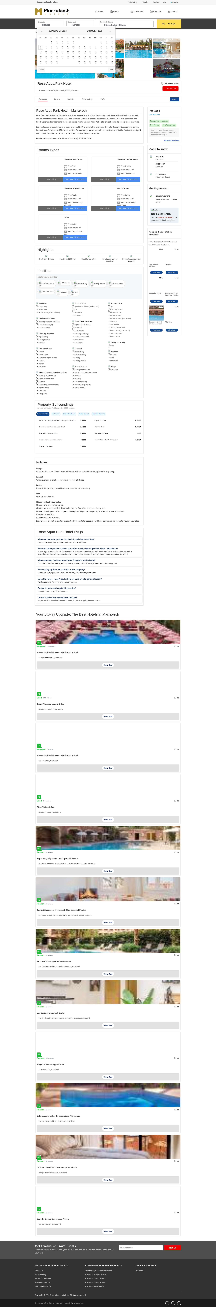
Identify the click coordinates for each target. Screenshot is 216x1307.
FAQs (103, 99)
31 (112, 62)
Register (156, 2)
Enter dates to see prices (75, 179)
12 (73, 47)
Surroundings (87, 99)
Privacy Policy (40, 1264)
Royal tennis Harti (105, 541)
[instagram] (179, 1293)
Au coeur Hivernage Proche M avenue (54, 951)
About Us (39, 1260)
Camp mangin (105, 543)
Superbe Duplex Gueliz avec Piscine (53, 1208)
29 (51, 62)
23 (57, 57)
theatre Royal (92, 541)
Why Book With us (42, 1272)
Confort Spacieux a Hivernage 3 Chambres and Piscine (61, 900)
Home (101, 12)
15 (51, 52)
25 (68, 57)
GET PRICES (169, 24)
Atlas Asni (152, 314)
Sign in (145, 2)
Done (111, 69)
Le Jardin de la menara (68, 543)
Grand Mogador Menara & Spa (50, 694)
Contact (174, 12)
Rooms (57, 99)
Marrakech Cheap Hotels (95, 1272)
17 (62, 52)
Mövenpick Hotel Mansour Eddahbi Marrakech (57, 642)
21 (46, 57)
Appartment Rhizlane (153, 255)
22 (51, 57)
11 (68, 47)
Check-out (72, 22)
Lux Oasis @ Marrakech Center (51, 1002)
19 (73, 52)
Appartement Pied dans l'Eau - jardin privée (156, 291)
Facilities (71, 99)
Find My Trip (132, 2)
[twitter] (173, 1293)
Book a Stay (171, 88)
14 (46, 52)
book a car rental (165, 217)
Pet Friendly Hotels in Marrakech (98, 1260)
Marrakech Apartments (94, 1276)
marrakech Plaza (53, 543)
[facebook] (167, 1293)
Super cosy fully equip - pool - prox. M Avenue (57, 848)
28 (46, 62)
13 (41, 52)
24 (62, 57)
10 (62, 47)
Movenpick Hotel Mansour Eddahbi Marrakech (57, 745)
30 (57, 62)
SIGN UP (172, 1237)
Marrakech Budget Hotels (95, 1264)
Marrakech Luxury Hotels (95, 1268)
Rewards (157, 12)
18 (68, 52)
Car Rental (138, 12)
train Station (118, 541)
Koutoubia (115, 543)
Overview (43, 99)
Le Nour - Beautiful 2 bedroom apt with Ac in (57, 1157)
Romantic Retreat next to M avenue (171, 298)
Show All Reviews (171, 140)
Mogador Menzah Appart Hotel (50, 1054)
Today (41, 69)
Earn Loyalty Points (43, 1276)
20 (41, 57)
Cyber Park (95, 543)
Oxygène (168, 252)
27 (41, 62)
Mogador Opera (171, 269)
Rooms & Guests (106, 22)
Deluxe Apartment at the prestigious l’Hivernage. (58, 1105)
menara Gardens (84, 543)
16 (57, 52)
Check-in (41, 22)
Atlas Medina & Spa (45, 797)
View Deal (156, 262)
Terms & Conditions (43, 1268)
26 (73, 57)
